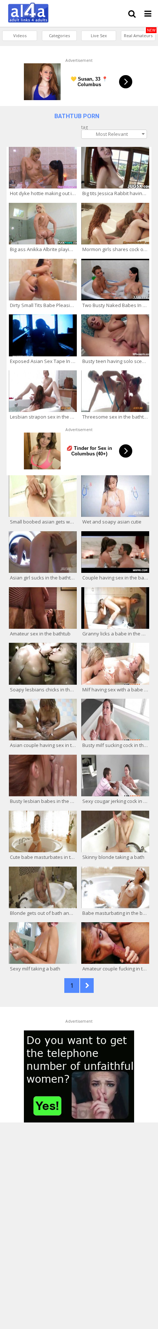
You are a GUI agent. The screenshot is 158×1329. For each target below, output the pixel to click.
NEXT (87, 985)
